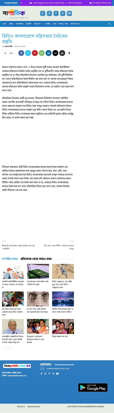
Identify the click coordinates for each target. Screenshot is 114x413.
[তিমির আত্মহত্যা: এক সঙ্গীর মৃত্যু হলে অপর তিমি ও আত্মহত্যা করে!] (63, 271)
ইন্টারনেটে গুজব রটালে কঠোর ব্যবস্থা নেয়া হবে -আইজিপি (18, 247)
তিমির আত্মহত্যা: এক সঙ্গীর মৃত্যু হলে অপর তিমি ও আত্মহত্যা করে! (62, 284)
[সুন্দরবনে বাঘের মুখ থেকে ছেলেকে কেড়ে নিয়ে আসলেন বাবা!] (13, 299)
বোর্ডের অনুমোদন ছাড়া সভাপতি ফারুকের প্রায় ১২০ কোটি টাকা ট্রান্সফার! (50, 2)
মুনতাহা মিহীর (8, 46)
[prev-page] (4, 348)
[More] (69, 53)
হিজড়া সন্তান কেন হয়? (60, 336)
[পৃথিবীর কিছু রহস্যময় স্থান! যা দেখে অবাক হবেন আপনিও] (63, 299)
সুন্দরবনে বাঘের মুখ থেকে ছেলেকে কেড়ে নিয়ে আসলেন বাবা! (12, 312)
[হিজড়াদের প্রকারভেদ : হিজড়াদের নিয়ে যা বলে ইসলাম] (38, 326)
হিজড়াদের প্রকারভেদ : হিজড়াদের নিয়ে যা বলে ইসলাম (35, 339)
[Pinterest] (56, 13)
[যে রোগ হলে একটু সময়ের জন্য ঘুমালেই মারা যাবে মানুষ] (38, 299)
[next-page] (9, 348)
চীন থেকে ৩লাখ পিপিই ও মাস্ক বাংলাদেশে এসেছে (59, 247)
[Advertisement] (38, 144)
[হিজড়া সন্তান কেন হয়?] (63, 326)
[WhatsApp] (42, 53)
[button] (110, 24)
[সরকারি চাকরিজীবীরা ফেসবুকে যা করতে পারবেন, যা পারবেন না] (13, 271)
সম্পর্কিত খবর (10, 259)
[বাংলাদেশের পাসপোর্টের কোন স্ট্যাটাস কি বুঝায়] (38, 271)
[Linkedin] (49, 53)
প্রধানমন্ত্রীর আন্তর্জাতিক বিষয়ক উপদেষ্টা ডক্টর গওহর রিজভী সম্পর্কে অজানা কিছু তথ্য (12, 339)
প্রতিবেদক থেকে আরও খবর (36, 259)
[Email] (55, 53)
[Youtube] (69, 13)
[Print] (62, 53)
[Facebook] (42, 13)
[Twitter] (62, 13)
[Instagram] (49, 13)
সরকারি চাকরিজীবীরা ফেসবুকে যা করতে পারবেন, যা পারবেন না (13, 284)
